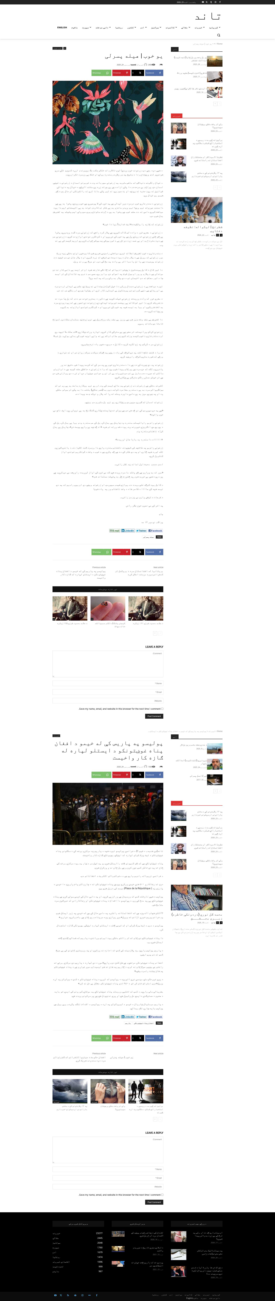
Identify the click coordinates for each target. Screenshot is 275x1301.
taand (133, 64)
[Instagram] (215, 2)
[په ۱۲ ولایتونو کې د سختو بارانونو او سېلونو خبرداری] (178, 176)
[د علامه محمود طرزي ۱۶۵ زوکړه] (70, 608)
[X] (206, 2)
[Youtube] (203, 2)
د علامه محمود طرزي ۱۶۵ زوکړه (72, 623)
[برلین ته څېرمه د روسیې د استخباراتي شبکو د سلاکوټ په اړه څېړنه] (178, 144)
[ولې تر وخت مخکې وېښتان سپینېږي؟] (178, 128)
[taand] (146, 64)
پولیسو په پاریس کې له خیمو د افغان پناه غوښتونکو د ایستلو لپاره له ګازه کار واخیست (81, 574)
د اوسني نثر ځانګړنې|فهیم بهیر (190, 88)
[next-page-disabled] (215, 187)
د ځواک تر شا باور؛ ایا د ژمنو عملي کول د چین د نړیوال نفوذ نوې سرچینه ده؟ (206, 1270)
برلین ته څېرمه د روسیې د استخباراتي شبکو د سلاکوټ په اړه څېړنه (207, 143)
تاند (213, 235)
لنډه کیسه (57, 48)
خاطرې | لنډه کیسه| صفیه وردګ (192, 73)
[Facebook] (220, 2)
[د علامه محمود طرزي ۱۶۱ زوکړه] (145, 608)
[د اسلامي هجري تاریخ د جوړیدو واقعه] (118, 1249)
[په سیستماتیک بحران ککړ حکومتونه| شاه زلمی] (178, 1254)
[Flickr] (89, 1295)
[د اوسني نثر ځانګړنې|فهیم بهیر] (214, 92)
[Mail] (75, 1295)
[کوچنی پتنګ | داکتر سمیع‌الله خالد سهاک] (108, 608)
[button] (218, 35)
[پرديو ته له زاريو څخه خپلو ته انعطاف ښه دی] (118, 1264)
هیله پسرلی (148, 537)
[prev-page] (160, 633)
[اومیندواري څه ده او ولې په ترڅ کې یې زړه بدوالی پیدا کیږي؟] (178, 1236)
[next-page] (155, 633)
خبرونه (176, 116)
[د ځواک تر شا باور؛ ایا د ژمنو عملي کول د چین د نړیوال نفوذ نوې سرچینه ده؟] (178, 1271)
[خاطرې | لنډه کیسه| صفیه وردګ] (214, 76)
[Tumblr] (211, 2)
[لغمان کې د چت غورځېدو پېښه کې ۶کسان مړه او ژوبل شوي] (118, 1234)
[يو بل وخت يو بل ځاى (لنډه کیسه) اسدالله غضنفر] (214, 61)
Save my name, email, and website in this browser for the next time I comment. (120, 708)
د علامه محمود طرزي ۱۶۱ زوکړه (148, 623)
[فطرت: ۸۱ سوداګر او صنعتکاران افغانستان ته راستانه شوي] (178, 161)
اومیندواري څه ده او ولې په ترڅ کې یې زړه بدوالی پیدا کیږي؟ (207, 1235)
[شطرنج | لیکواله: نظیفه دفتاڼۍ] (196, 210)
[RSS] (68, 1295)
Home (219, 43)
